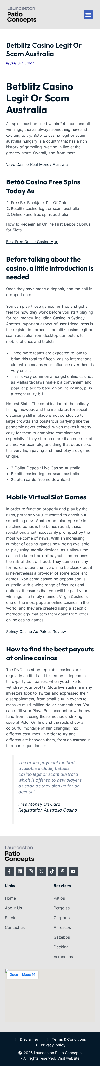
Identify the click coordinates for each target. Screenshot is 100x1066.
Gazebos (62, 937)
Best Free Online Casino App (32, 241)
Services (12, 917)
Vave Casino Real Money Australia (37, 164)
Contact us (15, 927)
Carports (62, 917)
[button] (88, 14)
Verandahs (63, 956)
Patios (59, 898)
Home (10, 898)
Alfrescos (62, 927)
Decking (61, 946)
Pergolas (62, 907)
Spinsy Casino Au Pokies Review (36, 631)
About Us (13, 907)
